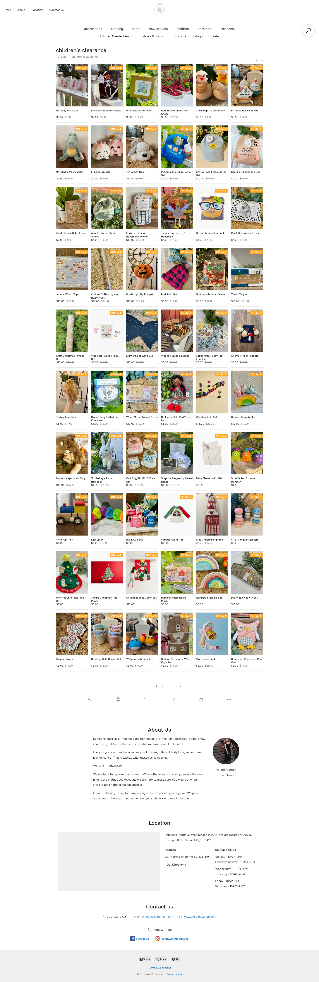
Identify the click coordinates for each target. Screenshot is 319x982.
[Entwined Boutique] (159, 10)
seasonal (228, 29)
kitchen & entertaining (116, 36)
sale (215, 36)
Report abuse (174, 974)
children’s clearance (85, 56)
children (183, 29)
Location (37, 10)
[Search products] (308, 30)
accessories (93, 29)
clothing (117, 29)
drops (199, 36)
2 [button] (162, 685)
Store (7, 10)
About (21, 10)
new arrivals (158, 29)
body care (205, 29)
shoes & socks (153, 36)
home (136, 29)
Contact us (56, 10)
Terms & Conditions (159, 967)
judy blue (179, 36)
